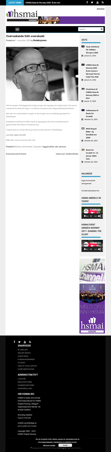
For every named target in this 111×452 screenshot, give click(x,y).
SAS (56, 147)
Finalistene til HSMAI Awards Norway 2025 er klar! (92, 93)
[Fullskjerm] (101, 216)
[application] (92, 213)
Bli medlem (23, 350)
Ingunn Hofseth (24, 418)
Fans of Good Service (27, 366)
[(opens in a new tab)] (83, 46)
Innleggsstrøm (25, 382)
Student (21, 363)
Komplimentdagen (26, 369)
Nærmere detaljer (49, 445)
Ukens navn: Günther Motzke (67, 154)
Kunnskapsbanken (26, 359)
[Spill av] (85, 216)
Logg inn (22, 379)
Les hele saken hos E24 (16, 135)
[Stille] (99, 216)
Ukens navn (23, 356)
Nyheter (17, 147)
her (98, 191)
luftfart (51, 147)
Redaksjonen (40, 40)
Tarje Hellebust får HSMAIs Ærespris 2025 (92, 50)
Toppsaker (37, 147)
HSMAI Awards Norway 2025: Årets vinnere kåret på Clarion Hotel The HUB (59, 3)
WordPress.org (25, 388)
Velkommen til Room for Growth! (92, 113)
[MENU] (17, 29)
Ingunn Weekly (24, 353)
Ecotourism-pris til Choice (16, 154)
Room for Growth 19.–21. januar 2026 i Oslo (92, 154)
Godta (65, 445)
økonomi (62, 147)
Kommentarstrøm (26, 385)
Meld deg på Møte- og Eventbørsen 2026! (91, 133)
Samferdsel (27, 147)
